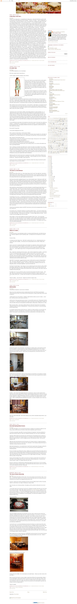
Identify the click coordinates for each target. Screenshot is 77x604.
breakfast (60, 121)
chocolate (60, 124)
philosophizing (50, 142)
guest (65, 132)
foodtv (53, 131)
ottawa (13, 164)
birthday (65, 120)
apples (66, 119)
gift (62, 131)
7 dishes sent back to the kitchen (37, 279)
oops (62, 139)
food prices (49, 131)
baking (53, 120)
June (51, 183)
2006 (50, 175)
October (51, 179)
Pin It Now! (11, 18)
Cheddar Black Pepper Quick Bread (54, 94)
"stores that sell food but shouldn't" (54, 119)
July (51, 182)
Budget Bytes (51, 86)
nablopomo (62, 138)
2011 (50, 167)
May (51, 185)
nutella (53, 139)
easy (60, 129)
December (52, 176)
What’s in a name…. (14, 230)
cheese (50, 123)
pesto (65, 141)
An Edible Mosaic (52, 100)
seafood (49, 148)
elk (52, 130)
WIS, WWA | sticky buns (52, 98)
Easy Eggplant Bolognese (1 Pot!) (54, 104)
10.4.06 (29, 279)
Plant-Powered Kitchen (53, 110)
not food (50, 139)
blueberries (52, 121)
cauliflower (66, 122)
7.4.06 (29, 466)
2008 (50, 172)
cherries (56, 123)
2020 (50, 157)
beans (57, 120)
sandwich (64, 147)
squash (53, 149)
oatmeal (59, 139)
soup (65, 148)
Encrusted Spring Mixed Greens (17, 425)
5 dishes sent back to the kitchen (37, 418)
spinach (49, 149)
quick (59, 145)
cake (52, 122)
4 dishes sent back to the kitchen (37, 60)
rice (57, 146)
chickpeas (54, 124)
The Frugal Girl (51, 97)
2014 (50, 163)
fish (65, 130)
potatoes (60, 143)
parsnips (65, 140)
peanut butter (61, 141)
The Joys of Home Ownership (17, 474)
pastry (56, 141)
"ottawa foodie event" (64, 118)
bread (56, 121)
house (13, 419)
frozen (56, 131)
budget (49, 122)
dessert (13, 587)
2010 (50, 169)
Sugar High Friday (63, 149)
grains (54, 132)
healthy (58, 133)
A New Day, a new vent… (16, 16)
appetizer (61, 119)
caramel (55, 122)
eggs (50, 130)
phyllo (55, 142)
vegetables (54, 151)
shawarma (54, 148)
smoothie (61, 148)
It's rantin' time (13, 68)
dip (54, 129)
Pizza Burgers (51, 87)
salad (49, 147)
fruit (59, 131)
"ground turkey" (50, 118)
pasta (52, 141)
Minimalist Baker (52, 103)
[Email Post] (44, 60)
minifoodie (49, 138)
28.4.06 (29, 60)
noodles (66, 138)
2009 (50, 170)
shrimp (58, 148)
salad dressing (55, 147)
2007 (50, 173)
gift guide (65, 131)
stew (59, 149)
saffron (65, 146)
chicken (60, 123)
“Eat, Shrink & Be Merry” (35, 489)
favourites (60, 130)
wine (52, 153)
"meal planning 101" (56, 118)
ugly (57, 150)
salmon (60, 147)
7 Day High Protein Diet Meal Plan (54, 84)
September (52, 180)
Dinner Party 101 (50, 129)
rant (16, 164)
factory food (55, 130)
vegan (60, 150)
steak (56, 149)
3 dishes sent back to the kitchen (37, 466)
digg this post (12, 165)
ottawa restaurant (51, 140)
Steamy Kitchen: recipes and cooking (55, 89)
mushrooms (57, 138)
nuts (56, 139)
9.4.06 (29, 418)
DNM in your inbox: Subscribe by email (54, 49)
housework (14, 224)
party (48, 141)
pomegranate (62, 142)
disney (57, 129)
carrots (59, 122)
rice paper (61, 146)
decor (48, 128)
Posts (50, 204)
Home (28, 592)
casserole (62, 122)
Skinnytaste (51, 83)
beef (61, 120)
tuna (50, 150)
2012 (50, 166)
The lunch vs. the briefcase (16, 170)
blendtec (49, 121)
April (51, 186)
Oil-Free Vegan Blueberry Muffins (54, 111)
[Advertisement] (56, 21)
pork (55, 143)
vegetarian (62, 151)
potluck (65, 143)
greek (57, 132)
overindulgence (59, 140)
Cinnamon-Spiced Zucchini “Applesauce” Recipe (56, 101)
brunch (65, 121)
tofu (48, 150)
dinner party (61, 128)
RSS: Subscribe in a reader (52, 48)
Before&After (13, 287)
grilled (62, 132)
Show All (66, 113)
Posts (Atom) (16, 594)
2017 (50, 159)
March (51, 198)
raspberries (53, 146)
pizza (58, 142)
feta (63, 130)
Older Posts (45, 592)
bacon (50, 120)
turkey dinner (54, 150)
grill (60, 132)
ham (55, 133)
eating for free (65, 129)
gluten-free (49, 132)
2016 (50, 160)
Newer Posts (12, 592)
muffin (53, 138)
